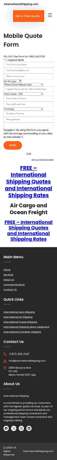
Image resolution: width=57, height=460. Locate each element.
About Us (9, 279)
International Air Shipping (18, 317)
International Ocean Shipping (20, 322)
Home (7, 269)
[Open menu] (50, 15)
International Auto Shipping (19, 312)
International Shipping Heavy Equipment (27, 327)
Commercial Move (14, 284)
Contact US (10, 289)
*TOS (28, 153)
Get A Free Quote (27, 16)
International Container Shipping (22, 332)
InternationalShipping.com (21, 4)
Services (8, 274)
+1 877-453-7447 (19, 353)
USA (33, 374)
